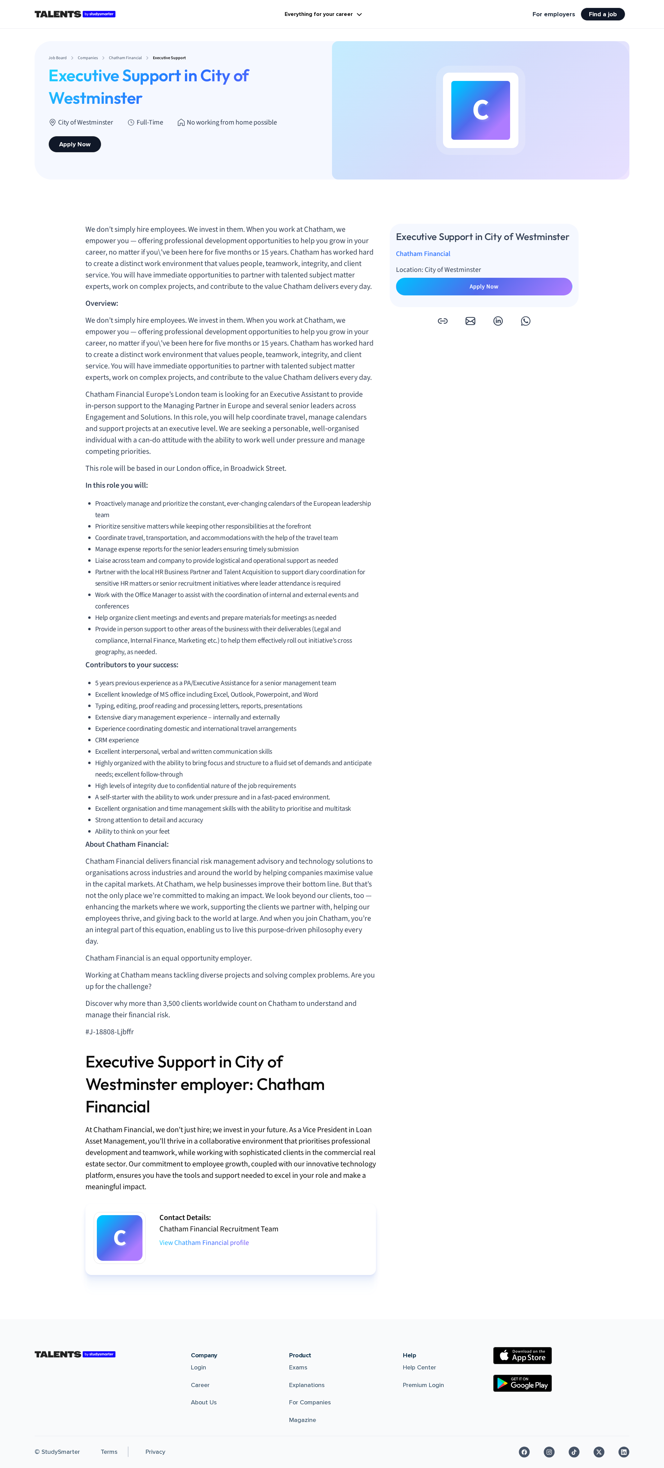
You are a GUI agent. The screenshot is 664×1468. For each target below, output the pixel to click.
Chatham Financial (423, 254)
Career (200, 1385)
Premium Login (423, 1385)
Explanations (307, 1385)
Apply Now (75, 144)
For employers (554, 14)
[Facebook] (524, 1452)
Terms (109, 1452)
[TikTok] (574, 1452)
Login (198, 1367)
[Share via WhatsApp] (525, 321)
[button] (442, 321)
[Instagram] (549, 1452)
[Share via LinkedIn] (498, 321)
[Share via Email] (470, 321)
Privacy (155, 1452)
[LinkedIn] (623, 1452)
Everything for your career (319, 14)
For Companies (310, 1402)
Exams (298, 1367)
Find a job (603, 14)
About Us (204, 1402)
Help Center (419, 1367)
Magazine (302, 1420)
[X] (599, 1452)
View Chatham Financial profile (204, 1243)
